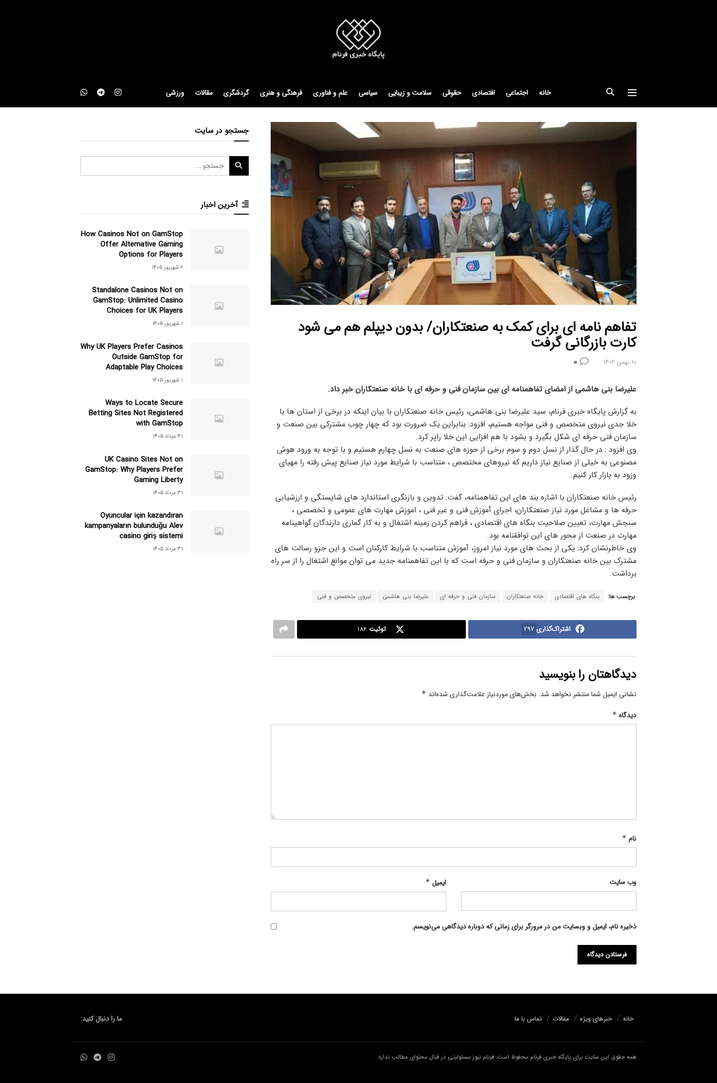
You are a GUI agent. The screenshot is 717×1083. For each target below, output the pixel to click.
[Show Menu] (632, 92)
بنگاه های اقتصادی (577, 596)
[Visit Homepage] (358, 39)
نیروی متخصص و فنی (344, 596)
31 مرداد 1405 (168, 436)
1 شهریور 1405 (167, 324)
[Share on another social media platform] (284, 629)
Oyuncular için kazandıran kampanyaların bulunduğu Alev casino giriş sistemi (134, 526)
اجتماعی (517, 92)
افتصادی (483, 92)
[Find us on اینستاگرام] (118, 93)
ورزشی (175, 92)
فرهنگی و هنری (281, 92)
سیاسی (368, 92)
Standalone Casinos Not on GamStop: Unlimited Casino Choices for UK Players (137, 300)
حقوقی (451, 92)
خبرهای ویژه (596, 1019)
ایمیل (435, 882)
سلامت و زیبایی (410, 92)
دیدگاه (624, 715)
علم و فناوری (330, 92)
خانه (545, 92)
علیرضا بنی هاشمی (405, 596)
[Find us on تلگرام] (101, 93)
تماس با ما (528, 1019)
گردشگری (236, 92)
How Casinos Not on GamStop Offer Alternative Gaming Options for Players (132, 244)
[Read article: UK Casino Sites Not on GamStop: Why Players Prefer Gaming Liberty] (219, 476)
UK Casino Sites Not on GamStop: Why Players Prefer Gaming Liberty (134, 470)
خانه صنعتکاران (525, 596)
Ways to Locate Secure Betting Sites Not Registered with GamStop (136, 413)
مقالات (204, 92)
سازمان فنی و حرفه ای (468, 596)
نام (629, 838)
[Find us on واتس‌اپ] (83, 93)
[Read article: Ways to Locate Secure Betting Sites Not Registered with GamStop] (219, 419)
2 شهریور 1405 (167, 267)
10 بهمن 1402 (620, 362)
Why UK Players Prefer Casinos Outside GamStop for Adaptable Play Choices (131, 357)
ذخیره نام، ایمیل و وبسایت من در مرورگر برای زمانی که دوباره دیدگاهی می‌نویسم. (524, 926)
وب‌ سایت (623, 882)
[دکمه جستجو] (610, 92)
